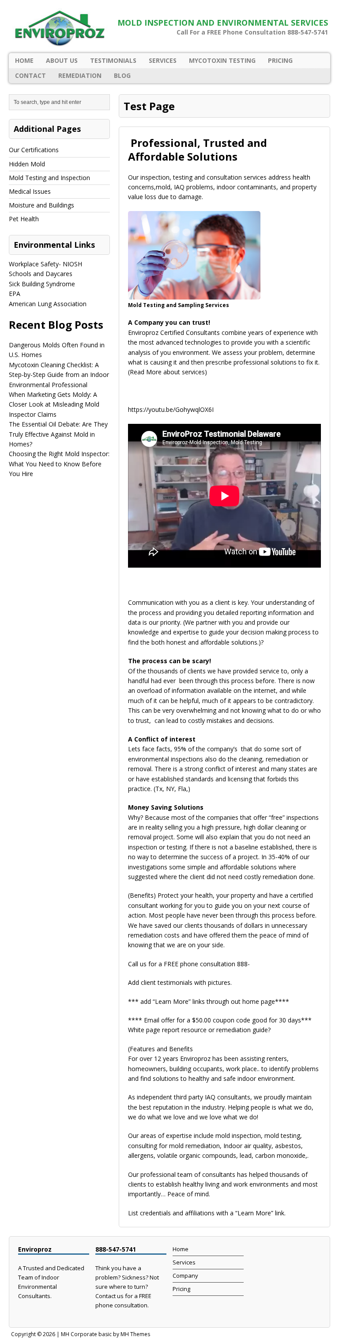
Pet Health (24, 219)
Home (24, 60)
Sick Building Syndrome (42, 284)
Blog (122, 75)
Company (185, 1276)
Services (163, 60)
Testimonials (113, 60)
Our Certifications (34, 150)
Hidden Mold (27, 164)
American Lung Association (48, 304)
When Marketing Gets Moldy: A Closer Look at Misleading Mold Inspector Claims (54, 404)
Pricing (280, 60)
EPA (14, 293)
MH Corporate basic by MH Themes (105, 1334)
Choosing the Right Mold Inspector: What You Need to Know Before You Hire (59, 464)
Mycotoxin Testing (222, 60)
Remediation (80, 75)
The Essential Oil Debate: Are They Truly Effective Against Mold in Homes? (58, 434)
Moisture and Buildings (41, 205)
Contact (30, 75)
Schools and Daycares (40, 273)
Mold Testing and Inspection (49, 177)
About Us (62, 60)
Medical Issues (30, 191)
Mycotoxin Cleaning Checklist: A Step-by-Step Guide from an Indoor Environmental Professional (59, 375)
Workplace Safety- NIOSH (45, 264)
